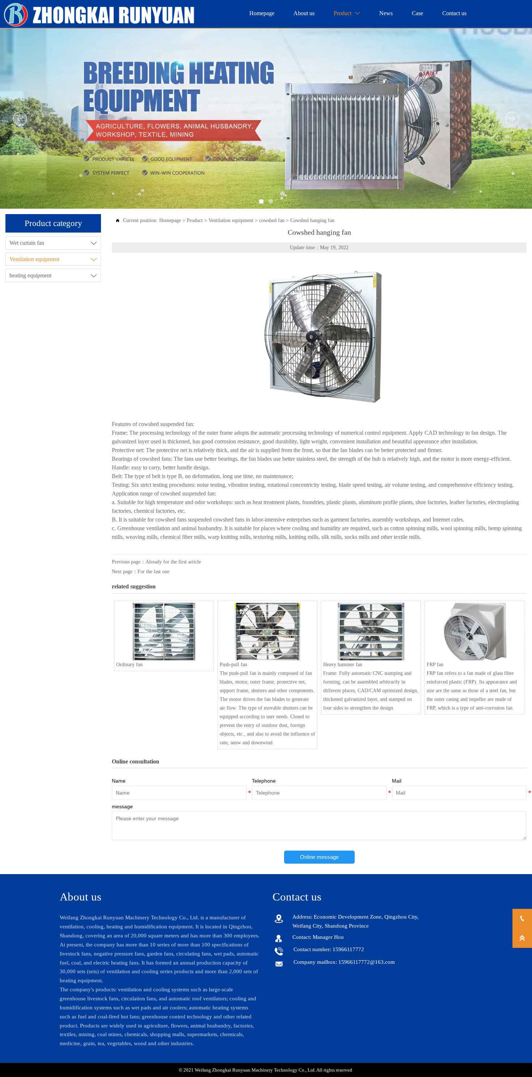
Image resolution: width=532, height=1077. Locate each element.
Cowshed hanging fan (312, 220)
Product (195, 220)
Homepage (170, 220)
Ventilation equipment (230, 220)
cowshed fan (271, 220)
